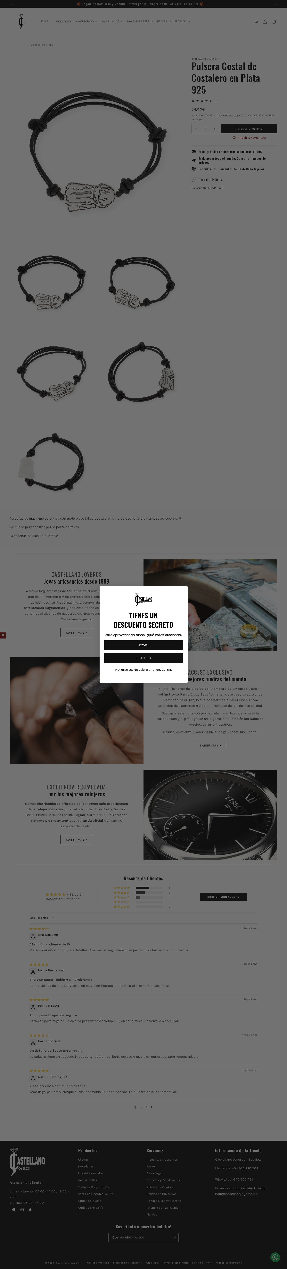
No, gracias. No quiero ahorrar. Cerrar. (143, 670)
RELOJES (143, 658)
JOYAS (143, 645)
